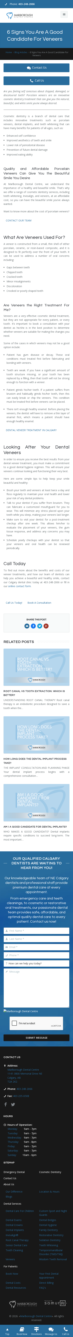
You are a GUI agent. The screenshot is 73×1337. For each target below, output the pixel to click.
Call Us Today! (14, 602)
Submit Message (36, 1037)
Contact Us (39, 67)
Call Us (39, 80)
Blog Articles (21, 52)
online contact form (19, 586)
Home (9, 52)
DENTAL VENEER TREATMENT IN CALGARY (31, 430)
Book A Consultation (39, 602)
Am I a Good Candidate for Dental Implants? (35, 827)
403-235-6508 (21, 1096)
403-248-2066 (26, 4)
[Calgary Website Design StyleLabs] (56, 1303)
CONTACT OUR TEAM (18, 220)
